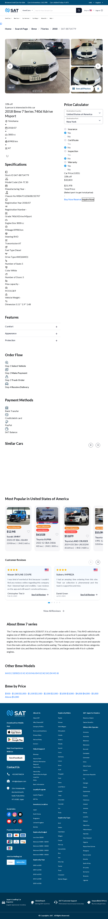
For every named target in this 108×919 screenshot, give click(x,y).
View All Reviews (52, 610)
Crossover (61, 875)
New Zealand (87, 838)
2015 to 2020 (37, 879)
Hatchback (61, 832)
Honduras (86, 800)
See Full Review (39, 594)
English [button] (98, 2)
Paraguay (86, 850)
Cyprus (85, 770)
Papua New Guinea (89, 846)
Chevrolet (61, 800)
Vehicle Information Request (39, 763)
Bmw (34, 28)
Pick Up (60, 844)
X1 (24, 673)
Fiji (84, 779)
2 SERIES (15, 673)
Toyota (60, 718)
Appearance (10, 333)
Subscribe (20, 862)
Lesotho (85, 817)
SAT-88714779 (68, 28)
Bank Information (38, 784)
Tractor (60, 866)
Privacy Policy (37, 735)
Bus (59, 853)
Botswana (86, 745)
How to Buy (36, 767)
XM (37, 673)
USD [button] (90, 2)
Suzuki (60, 748)
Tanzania (85, 876)
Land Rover (61, 787)
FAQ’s (35, 780)
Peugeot (60, 774)
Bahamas (86, 740)
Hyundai (60, 804)
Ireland (85, 804)
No (69, 136)
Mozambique (87, 829)
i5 (21, 673)
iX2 (44, 673)
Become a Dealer (88, 718)
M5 (55, 673)
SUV (59, 823)
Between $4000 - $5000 (41, 854)
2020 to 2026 (37, 883)
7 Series (44, 28)
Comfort (9, 326)
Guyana (85, 795)
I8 (58, 673)
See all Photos (83, 88)
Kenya (85, 812)
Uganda (85, 880)
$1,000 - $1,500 (27, 693)
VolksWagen (62, 726)
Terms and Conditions (40, 731)
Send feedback (15, 758)
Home (8, 28)
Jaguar (60, 791)
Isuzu (60, 752)
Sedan (60, 827)
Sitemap (35, 754)
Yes (69, 132)
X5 (9, 673)
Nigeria (85, 842)
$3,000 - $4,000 (75, 693)
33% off (9, 104)
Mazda (60, 744)
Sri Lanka (86, 867)
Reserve (77, 199)
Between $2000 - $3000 (41, 846)
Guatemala (86, 791)
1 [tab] (50, 604)
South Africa (87, 863)
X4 (6, 673)
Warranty (72, 162)
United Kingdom (38, 822)
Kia (59, 808)
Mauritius (86, 825)
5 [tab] (61, 604)
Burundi (85, 749)
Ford (59, 778)
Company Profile (38, 726)
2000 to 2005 (37, 865)
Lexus (60, 761)
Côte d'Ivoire (87, 766)
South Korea (37, 814)
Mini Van (61, 862)
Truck (59, 870)
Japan (35, 810)
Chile (84, 762)
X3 (27, 673)
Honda (60, 735)
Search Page (21, 28)
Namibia (85, 834)
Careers (35, 744)
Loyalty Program (38, 795)
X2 (40, 673)
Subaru (60, 739)
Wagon (60, 836)
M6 (33, 673)
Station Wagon (62, 879)
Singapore (36, 818)
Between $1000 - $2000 (41, 842)
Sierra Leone (87, 855)
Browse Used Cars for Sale (15, 2)
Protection (10, 340)
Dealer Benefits (88, 722)
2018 (54, 28)
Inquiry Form (37, 758)
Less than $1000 (38, 837)
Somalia (85, 859)
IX (30, 673)
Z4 (51, 673)
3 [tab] (56, 604)
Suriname (86, 872)
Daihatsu (61, 757)
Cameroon (86, 757)
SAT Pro (35, 799)
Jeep (59, 795)
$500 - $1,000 (12, 693)
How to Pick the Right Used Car (40, 775)
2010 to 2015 (37, 874)
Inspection (73, 151)
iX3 (48, 673)
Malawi (85, 821)
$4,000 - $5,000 (90, 693)
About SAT (36, 718)
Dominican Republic (89, 774)
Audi (59, 769)
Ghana (85, 787)
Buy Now (68, 199)
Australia (86, 736)
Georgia (85, 783)
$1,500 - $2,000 (43, 693)
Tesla (59, 812)
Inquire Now (88, 199)
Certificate (73, 140)
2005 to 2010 (37, 870)
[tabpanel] (28, 583)
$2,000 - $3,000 (59, 693)
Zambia (35, 827)
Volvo (59, 782)
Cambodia (86, 753)
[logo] (16, 715)
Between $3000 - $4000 (41, 850)
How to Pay (36, 771)
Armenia (86, 732)
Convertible (62, 849)
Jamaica (85, 808)
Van (59, 857)
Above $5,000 (12, 696)
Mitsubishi (61, 731)
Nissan (60, 722)
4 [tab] (58, 604)
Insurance (72, 129)
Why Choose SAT (38, 722)
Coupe (60, 840)
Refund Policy (37, 739)
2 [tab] (53, 604)
